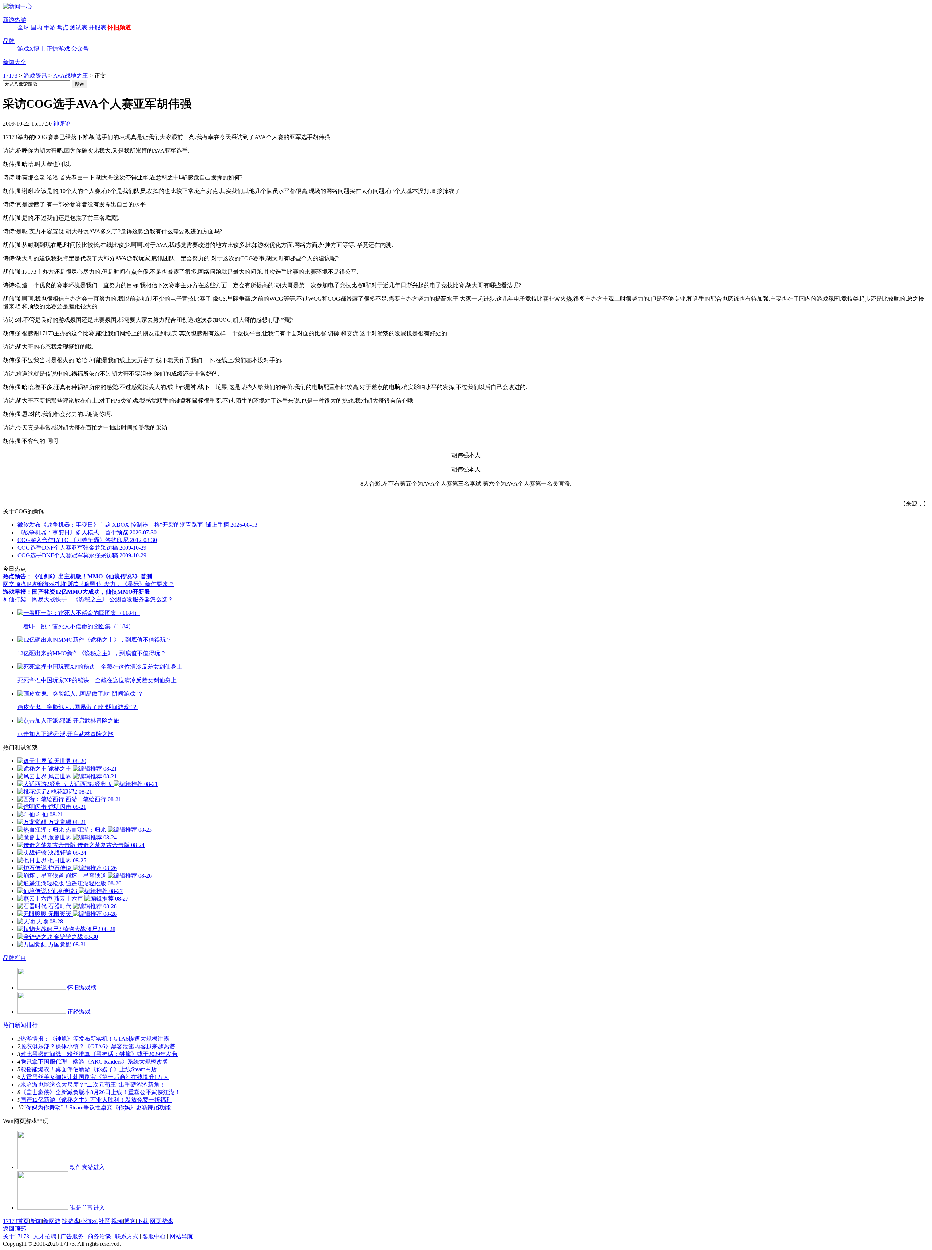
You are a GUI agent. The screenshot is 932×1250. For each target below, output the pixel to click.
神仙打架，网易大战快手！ (38, 599)
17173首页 (16, 1221)
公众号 (80, 49)
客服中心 (154, 1236)
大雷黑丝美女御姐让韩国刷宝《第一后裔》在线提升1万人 (94, 1077)
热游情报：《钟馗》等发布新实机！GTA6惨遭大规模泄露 (94, 1039)
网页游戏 (161, 1221)
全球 (23, 27)
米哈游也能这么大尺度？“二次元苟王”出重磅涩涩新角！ (92, 1084)
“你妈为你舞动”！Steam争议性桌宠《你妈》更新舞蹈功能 (97, 1107)
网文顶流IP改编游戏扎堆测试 (40, 584)
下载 (143, 1221)
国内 (36, 27)
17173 (10, 75)
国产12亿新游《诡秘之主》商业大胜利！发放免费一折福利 (96, 1100)
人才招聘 (44, 1236)
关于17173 (16, 1236)
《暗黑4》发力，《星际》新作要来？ (126, 584)
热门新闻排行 (20, 1025)
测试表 (78, 27)
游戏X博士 (31, 49)
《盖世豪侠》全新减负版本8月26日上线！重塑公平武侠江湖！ (100, 1092)
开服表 (97, 27)
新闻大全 (14, 62)
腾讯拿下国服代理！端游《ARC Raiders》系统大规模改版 (94, 1062)
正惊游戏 (58, 49)
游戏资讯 (35, 75)
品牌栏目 (14, 958)
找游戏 (70, 1221)
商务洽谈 (99, 1236)
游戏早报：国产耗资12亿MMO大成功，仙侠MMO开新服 (76, 592)
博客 (130, 1221)
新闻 (36, 1221)
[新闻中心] (17, 6)
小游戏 (89, 1221)
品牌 (9, 41)
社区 (104, 1221)
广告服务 (72, 1236)
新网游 (51, 1221)
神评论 (62, 123)
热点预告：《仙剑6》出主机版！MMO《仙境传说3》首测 (77, 576)
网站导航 (181, 1236)
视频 (117, 1221)
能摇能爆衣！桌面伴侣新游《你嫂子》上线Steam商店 (88, 1069)
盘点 (62, 27)
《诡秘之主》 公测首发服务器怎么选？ (123, 599)
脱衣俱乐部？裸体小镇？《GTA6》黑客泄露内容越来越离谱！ (100, 1046)
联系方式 (126, 1236)
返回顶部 (14, 1229)
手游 (49, 27)
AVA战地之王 (70, 75)
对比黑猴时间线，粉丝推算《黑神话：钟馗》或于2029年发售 (99, 1054)
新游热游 (14, 20)
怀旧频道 (119, 27)
